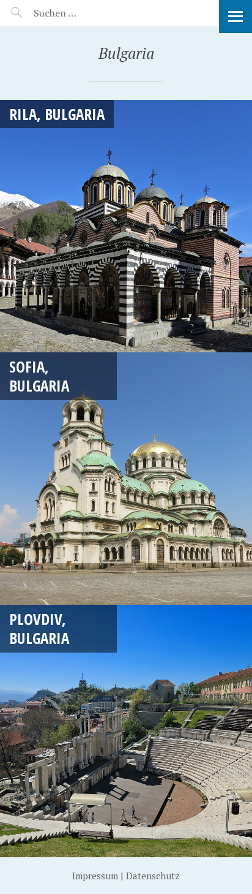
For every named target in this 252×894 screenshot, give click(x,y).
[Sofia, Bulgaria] (126, 478)
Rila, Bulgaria (57, 114)
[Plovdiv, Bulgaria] (126, 731)
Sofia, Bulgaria (39, 376)
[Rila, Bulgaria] (126, 226)
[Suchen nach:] (84, 13)
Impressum (95, 875)
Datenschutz (153, 875)
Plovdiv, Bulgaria (39, 628)
